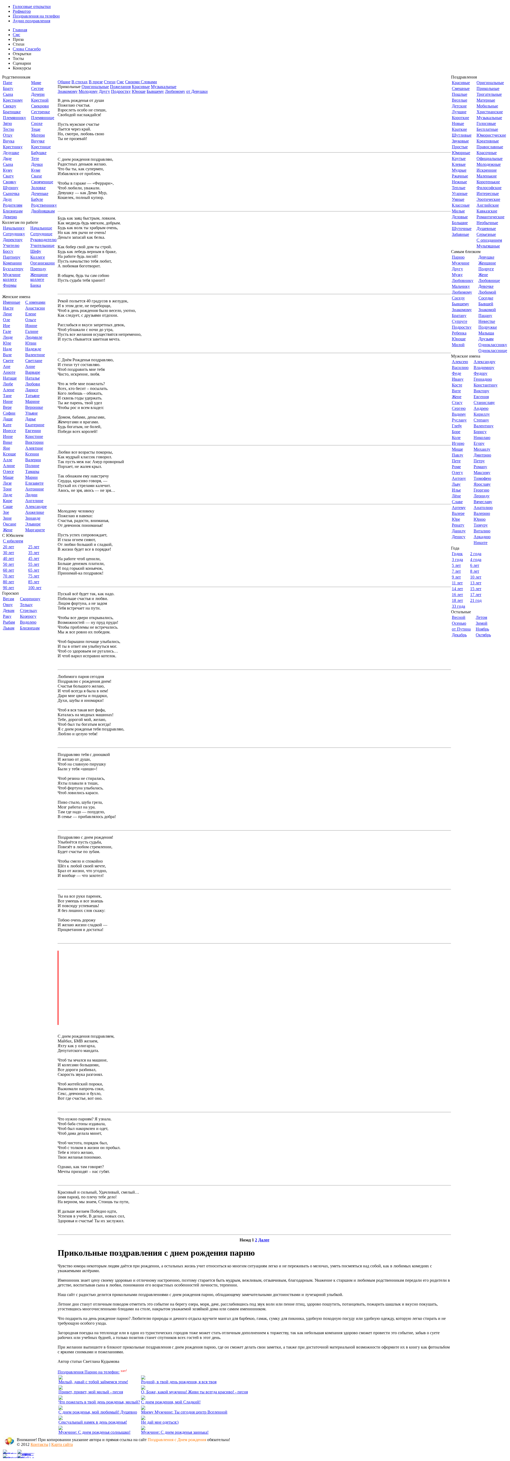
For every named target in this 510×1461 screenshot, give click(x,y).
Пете (456, 461)
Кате (7, 425)
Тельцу (26, 604)
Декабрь (459, 635)
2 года (475, 553)
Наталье (32, 378)
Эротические (488, 199)
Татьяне (32, 395)
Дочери (38, 94)
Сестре (37, 88)
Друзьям (486, 339)
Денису (458, 536)
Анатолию (483, 507)
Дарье (30, 419)
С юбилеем (13, 541)
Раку (7, 616)
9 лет (456, 577)
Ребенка (459, 333)
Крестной (40, 100)
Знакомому (68, 91)
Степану (481, 420)
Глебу (457, 426)
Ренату (458, 525)
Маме (36, 82)
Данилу (459, 531)
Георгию (481, 490)
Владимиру (484, 367)
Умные (458, 199)
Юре (456, 519)
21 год (476, 600)
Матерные (486, 100)
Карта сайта (62, 1444)
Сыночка (11, 193)
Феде (456, 373)
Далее (263, 1240)
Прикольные (488, 88)
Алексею (460, 361)
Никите (480, 542)
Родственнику (44, 205)
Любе (8, 384)
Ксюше (9, 454)
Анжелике (34, 512)
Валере (458, 513)
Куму (7, 170)
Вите (456, 391)
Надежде (33, 349)
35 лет (33, 552)
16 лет (457, 594)
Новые (458, 123)
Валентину (484, 426)
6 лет (474, 565)
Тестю (8, 129)
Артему (459, 507)
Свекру (9, 106)
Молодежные (489, 164)
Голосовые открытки (32, 6)
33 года (458, 606)
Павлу (457, 455)
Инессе (9, 430)
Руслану (459, 420)
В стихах (79, 82)
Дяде (7, 158)
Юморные (461, 152)
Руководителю (43, 239)
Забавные (460, 234)
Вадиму (459, 414)
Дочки (37, 164)
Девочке (486, 286)
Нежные (459, 182)
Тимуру (481, 525)
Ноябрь (482, 629)
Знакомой (487, 309)
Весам (8, 599)
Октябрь (483, 635)
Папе (7, 82)
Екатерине (34, 425)
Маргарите (35, 530)
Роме (456, 466)
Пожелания (120, 86)
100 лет (34, 587)
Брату (8, 88)
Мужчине (460, 263)
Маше (8, 477)
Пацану (485, 315)
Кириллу (482, 414)
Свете (8, 360)
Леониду (482, 496)
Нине (8, 401)
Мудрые (459, 170)
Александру (484, 361)
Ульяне (31, 413)
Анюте (9, 372)
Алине (9, 465)
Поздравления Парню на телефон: (89, 1372)
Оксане (9, 524)
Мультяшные (488, 246)
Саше (8, 506)
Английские (488, 205)
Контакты (39, 1444)
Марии (31, 477)
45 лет (33, 558)
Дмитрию (482, 455)
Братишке (12, 112)
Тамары (32, 471)
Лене (7, 314)
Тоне (7, 489)
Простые (460, 147)
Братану (459, 315)
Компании (12, 263)
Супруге (459, 321)
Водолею (28, 622)
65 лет (33, 570)
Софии (9, 413)
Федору (480, 373)
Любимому (175, 91)
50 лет (8, 564)
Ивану (458, 379)
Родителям (12, 205)
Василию (460, 367)
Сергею (459, 408)
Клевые (459, 164)
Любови (32, 384)
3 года (457, 559)
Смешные (461, 88)
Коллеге (37, 257)
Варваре (32, 372)
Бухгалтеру (13, 269)
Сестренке (40, 112)
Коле (456, 437)
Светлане (33, 360)
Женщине (487, 263)
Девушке (486, 257)
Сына (8, 94)
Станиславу (484, 402)
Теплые (458, 187)
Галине (31, 331)
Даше (8, 419)
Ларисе (31, 390)
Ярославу (482, 484)
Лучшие (459, 112)
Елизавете (34, 483)
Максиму (482, 472)
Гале (7, 331)
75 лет (33, 576)
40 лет (8, 558)
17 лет (475, 594)
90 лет (8, 587)
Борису (480, 431)
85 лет (33, 582)
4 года (475, 559)
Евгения (481, 396)
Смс (16, 34)
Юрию (480, 519)
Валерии (33, 460)
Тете (35, 158)
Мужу (457, 274)
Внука (8, 141)
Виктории (34, 442)
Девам (8, 610)
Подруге (486, 269)
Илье (456, 490)
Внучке (38, 141)
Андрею (481, 408)
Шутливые (461, 135)
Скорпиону (30, 599)
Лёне (456, 496)
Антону (459, 478)
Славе (457, 501)
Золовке (38, 187)
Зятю (7, 123)
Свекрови (40, 106)
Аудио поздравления (31, 21)
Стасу (457, 402)
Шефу (35, 251)
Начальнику (14, 228)
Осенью (459, 623)
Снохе (36, 123)
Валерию (482, 513)
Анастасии (35, 308)
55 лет (33, 564)
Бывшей (485, 304)
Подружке (487, 327)
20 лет (8, 547)
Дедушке (11, 152)
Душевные (486, 228)
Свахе (36, 176)
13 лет (475, 583)
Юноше (139, 91)
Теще (35, 129)
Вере (7, 407)
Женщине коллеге (39, 277)
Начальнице (41, 228)
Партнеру (11, 257)
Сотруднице (41, 234)
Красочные (487, 152)
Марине (32, 401)
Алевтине (34, 448)
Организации (42, 263)
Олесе (8, 471)
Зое (6, 512)
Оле (6, 320)
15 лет (475, 588)
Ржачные (460, 176)
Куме (35, 170)
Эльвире (33, 524)
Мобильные (487, 106)
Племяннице (42, 117)
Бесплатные (487, 129)
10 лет (475, 577)
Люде (8, 337)
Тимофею (482, 478)
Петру (479, 461)
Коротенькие (488, 182)
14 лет (457, 588)
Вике (7, 442)
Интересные (488, 193)
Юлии (30, 343)
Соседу (458, 298)
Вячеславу (483, 501)
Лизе (7, 483)
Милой (458, 344)
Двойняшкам (43, 211)
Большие (460, 222)
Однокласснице (492, 350)
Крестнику (13, 147)
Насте (8, 308)
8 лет (474, 571)
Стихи (110, 82)
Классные (461, 205)
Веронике (34, 407)
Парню (458, 257)
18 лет (457, 600)
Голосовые (486, 123)
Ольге (30, 320)
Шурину (10, 187)
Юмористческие (491, 135)
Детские (459, 106)
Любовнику (462, 280)
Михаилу (482, 449)
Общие (64, 82)
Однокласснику (492, 344)
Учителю (11, 245)
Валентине (35, 355)
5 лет (456, 565)
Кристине (34, 436)
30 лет (8, 552)
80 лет (8, 582)
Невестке (486, 321)
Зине (7, 518)
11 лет (457, 583)
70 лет (8, 576)
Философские (489, 187)
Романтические (490, 217)
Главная (20, 30)
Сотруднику (14, 234)
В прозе (96, 82)
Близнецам (13, 211)
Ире (6, 325)
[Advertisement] (254, 988)
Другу (104, 91)
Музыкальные (163, 86)
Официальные (490, 158)
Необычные (487, 222)
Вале (7, 355)
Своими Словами (141, 82)
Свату (8, 176)
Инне (8, 436)
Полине (32, 465)
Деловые (460, 217)
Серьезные (486, 234)
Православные (490, 147)
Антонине (34, 489)
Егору (479, 443)
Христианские (490, 112)
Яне (6, 448)
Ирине (31, 325)
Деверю (10, 217)
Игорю (458, 443)
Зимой (481, 623)
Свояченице (42, 182)
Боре (456, 431)
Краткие (459, 129)
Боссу (8, 251)
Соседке (485, 298)
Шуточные (461, 228)
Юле (7, 343)
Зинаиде (32, 518)
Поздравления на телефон (36, 16)
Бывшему (155, 91)
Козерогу (28, 616)
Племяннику (14, 117)
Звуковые (460, 141)
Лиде (7, 495)
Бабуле (37, 199)
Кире (7, 500)
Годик (457, 553)
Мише (457, 449)
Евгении (33, 430)
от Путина (461, 629)
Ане (6, 366)
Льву (456, 484)
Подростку (121, 91)
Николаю (482, 437)
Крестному (13, 100)
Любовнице (489, 280)
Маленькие (487, 176)
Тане (7, 395)
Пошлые (459, 94)
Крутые (459, 158)
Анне (30, 366)
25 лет (33, 547)
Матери (38, 135)
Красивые (141, 86)
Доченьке (39, 193)
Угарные (460, 193)
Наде (7, 349)
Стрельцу (28, 610)
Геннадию (483, 379)
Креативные (488, 141)
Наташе (10, 378)
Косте (457, 385)
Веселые (459, 100)
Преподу (38, 269)
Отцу (7, 135)
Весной (458, 617)
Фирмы (9, 285)
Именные (11, 302)
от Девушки (197, 91)
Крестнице (41, 147)
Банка (35, 285)
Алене (8, 390)
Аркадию (482, 536)
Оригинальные (95, 86)
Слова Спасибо (27, 49)
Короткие (460, 117)
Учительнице (42, 245)
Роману (480, 466)
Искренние (487, 170)
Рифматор (22, 11)
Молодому (88, 91)
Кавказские (487, 211)
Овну (8, 604)
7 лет (456, 571)
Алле (7, 460)
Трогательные (489, 94)
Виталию (482, 531)
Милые (458, 211)
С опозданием (489, 240)
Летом (481, 617)
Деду (7, 199)
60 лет (8, 570)
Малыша (486, 333)
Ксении (32, 454)
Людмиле (33, 337)
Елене (30, 314)
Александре (36, 506)
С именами (35, 302)
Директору (13, 239)
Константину (486, 385)
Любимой (487, 292)
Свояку (9, 182)
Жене (7, 530)
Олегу (457, 472)
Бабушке (38, 152)
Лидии (31, 495)
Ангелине (34, 500)
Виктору (481, 391)
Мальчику (461, 286)
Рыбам (9, 622)
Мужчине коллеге (11, 277)
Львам (8, 628)
